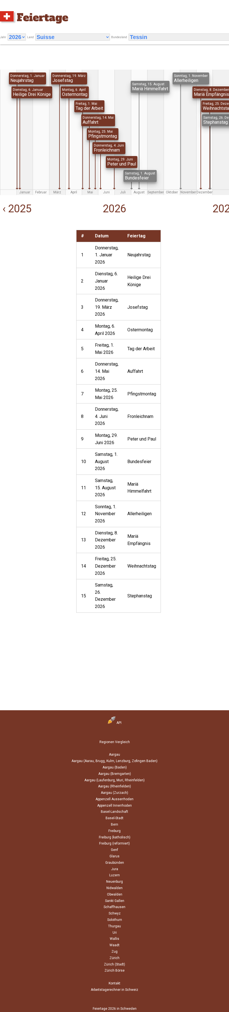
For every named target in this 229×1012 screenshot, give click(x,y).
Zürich (114, 958)
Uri (115, 933)
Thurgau (114, 926)
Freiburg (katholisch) (114, 837)
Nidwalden (114, 888)
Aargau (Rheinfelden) (114, 786)
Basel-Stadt (114, 818)
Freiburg (114, 831)
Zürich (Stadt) (114, 964)
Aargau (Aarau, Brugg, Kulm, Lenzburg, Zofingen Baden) (114, 761)
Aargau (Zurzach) (114, 793)
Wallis (114, 939)
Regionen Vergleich (114, 742)
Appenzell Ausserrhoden (114, 799)
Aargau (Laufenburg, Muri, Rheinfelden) (114, 780)
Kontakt (114, 983)
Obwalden (114, 894)
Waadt (114, 945)
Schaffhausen (114, 907)
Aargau (114, 754)
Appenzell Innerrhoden (114, 805)
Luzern (114, 875)
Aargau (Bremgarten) (114, 774)
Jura (114, 869)
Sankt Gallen (114, 901)
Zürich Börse (114, 970)
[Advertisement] (38, 265)
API (118, 723)
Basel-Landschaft (114, 812)
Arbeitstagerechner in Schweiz (114, 990)
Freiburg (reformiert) (114, 843)
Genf (114, 850)
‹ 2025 (16, 209)
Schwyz (115, 913)
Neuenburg (114, 882)
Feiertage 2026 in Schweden (115, 1009)
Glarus (114, 856)
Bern (114, 824)
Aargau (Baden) (114, 767)
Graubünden (114, 863)
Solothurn (114, 920)
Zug (114, 951)
